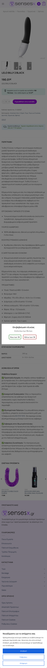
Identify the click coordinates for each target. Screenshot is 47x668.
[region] (23, 649)
